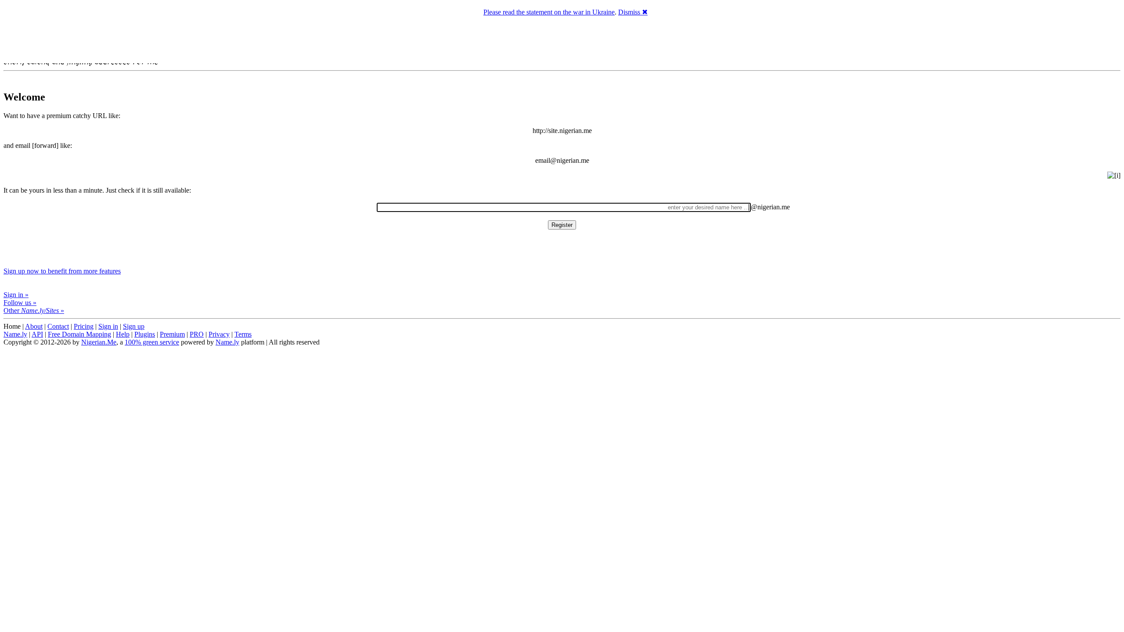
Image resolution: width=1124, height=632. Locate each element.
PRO (197, 334)
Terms (243, 334)
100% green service (152, 342)
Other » (34, 310)
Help (123, 334)
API (37, 334)
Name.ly (15, 334)
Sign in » (16, 294)
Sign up (133, 326)
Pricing (84, 326)
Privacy (219, 334)
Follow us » (20, 302)
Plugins (144, 334)
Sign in (108, 326)
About (34, 326)
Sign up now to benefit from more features (62, 271)
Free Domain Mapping (79, 334)
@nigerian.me (770, 207)
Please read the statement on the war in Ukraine (549, 12)
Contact (58, 326)
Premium (172, 334)
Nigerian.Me (98, 342)
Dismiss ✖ (633, 12)
